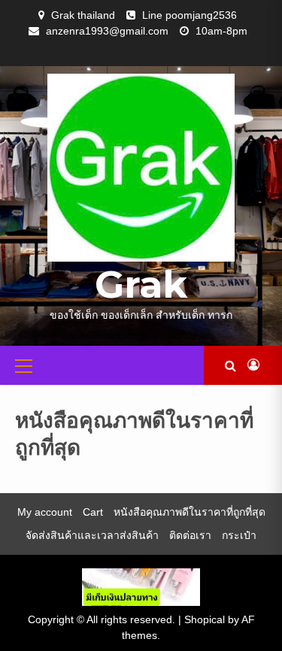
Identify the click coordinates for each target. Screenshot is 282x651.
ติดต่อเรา (190, 535)
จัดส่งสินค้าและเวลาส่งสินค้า (92, 535)
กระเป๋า (239, 535)
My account (44, 512)
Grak (141, 284)
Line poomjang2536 (189, 15)
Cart (93, 512)
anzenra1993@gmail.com (107, 31)
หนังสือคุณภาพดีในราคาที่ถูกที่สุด (189, 512)
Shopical (204, 619)
